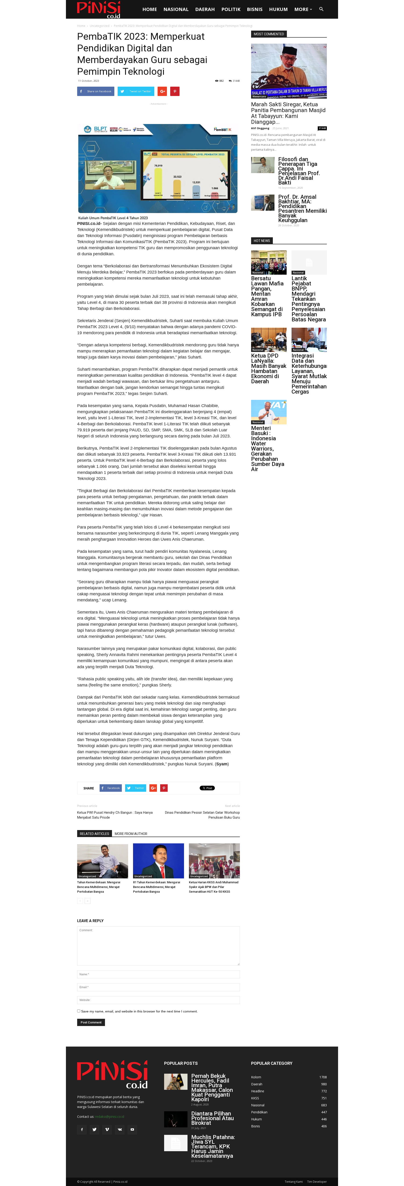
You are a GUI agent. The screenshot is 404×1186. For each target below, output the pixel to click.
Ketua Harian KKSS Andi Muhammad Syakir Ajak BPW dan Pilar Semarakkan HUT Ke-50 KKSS (213, 887)
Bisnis (255, 9)
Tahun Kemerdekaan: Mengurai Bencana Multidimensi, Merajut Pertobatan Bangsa (98, 887)
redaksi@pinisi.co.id (109, 1116)
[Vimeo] (107, 1129)
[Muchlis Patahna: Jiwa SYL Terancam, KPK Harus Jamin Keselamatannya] (176, 1143)
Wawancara (259, 96)
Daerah (205, 9)
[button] (321, 9)
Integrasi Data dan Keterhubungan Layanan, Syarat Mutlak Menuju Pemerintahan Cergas (310, 373)
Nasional (176, 9)
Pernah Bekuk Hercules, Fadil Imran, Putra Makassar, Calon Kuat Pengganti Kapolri (212, 1088)
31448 (236, 80)
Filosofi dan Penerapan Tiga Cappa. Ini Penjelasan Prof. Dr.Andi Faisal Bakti (299, 171)
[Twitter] (94, 1129)
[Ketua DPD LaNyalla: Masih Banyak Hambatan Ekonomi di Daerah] (269, 340)
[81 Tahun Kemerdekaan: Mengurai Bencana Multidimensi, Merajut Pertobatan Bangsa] (158, 860)
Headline (257, 1091)
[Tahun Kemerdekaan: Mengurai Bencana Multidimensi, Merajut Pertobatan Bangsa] (102, 860)
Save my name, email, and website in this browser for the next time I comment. (139, 1011)
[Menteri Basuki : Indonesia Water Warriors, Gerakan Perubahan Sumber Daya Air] (269, 412)
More (301, 9)
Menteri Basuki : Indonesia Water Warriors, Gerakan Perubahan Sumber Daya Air (267, 448)
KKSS (255, 1098)
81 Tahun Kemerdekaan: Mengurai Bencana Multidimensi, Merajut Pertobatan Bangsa (156, 887)
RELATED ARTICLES (94, 834)
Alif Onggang (260, 128)
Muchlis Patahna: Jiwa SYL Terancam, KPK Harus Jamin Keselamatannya (213, 1146)
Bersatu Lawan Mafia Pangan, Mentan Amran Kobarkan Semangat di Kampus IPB (267, 296)
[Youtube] (132, 1129)
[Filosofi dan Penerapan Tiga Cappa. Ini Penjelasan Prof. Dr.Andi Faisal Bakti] (262, 165)
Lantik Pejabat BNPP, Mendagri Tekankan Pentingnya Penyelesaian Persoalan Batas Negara (309, 299)
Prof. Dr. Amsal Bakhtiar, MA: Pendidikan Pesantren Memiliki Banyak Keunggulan (302, 209)
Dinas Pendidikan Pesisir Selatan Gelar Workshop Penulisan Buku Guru (202, 815)
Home (149, 9)
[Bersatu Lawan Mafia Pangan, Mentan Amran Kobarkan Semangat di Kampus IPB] (269, 262)
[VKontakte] (119, 1129)
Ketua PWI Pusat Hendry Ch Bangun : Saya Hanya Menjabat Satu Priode (115, 815)
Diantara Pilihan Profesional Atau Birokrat (212, 1118)
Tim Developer (317, 1182)
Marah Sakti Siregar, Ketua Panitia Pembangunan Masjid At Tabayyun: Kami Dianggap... (288, 113)
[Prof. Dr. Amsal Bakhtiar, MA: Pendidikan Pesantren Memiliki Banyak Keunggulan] (262, 203)
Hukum (278, 9)
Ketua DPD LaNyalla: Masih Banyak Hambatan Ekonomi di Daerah (268, 368)
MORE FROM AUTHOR (131, 834)
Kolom (256, 1077)
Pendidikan (259, 1112)
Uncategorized (99, 26)
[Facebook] (82, 1129)
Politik (230, 9)
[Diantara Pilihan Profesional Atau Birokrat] (176, 1119)
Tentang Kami (294, 1182)
